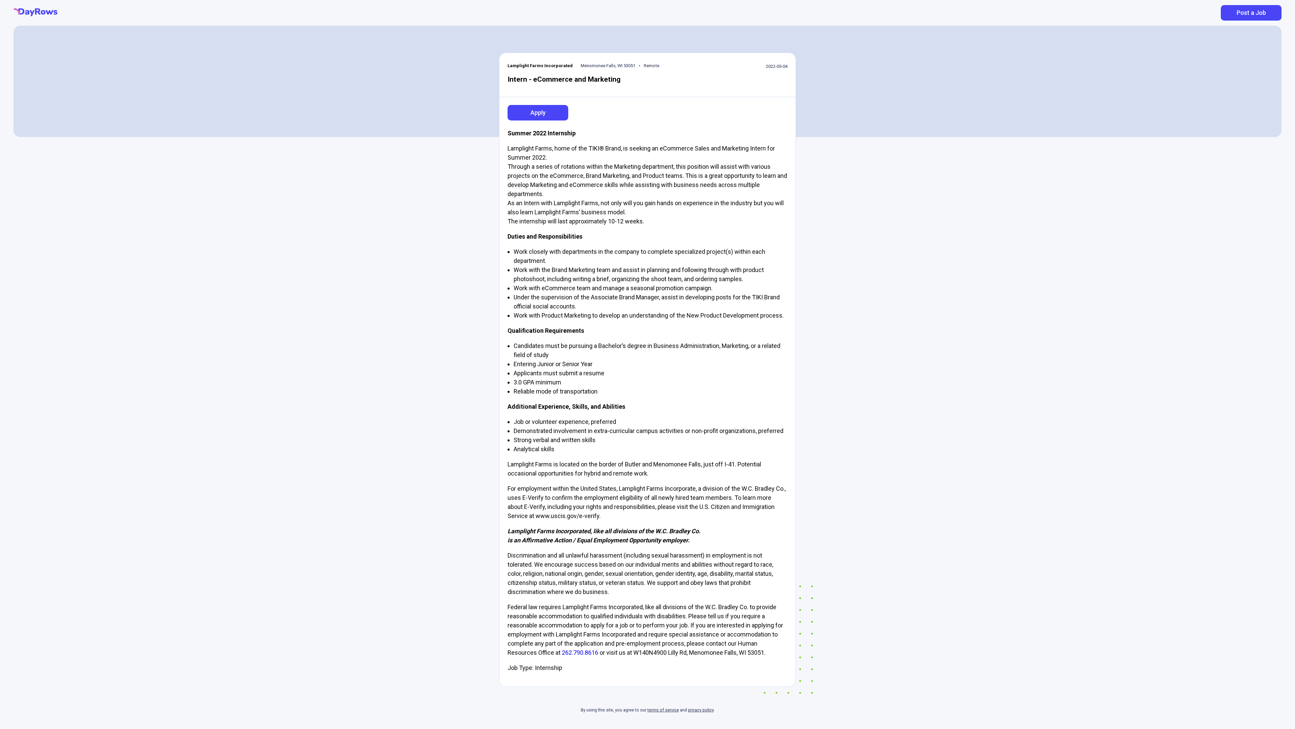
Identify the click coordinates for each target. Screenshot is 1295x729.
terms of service (663, 710)
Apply (538, 112)
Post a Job (1251, 12)
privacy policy (701, 710)
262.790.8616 (580, 652)
